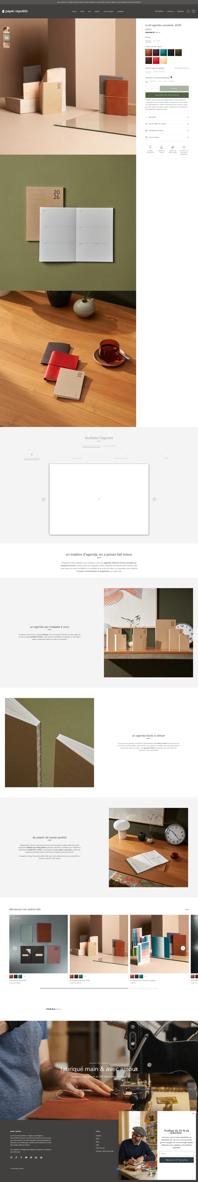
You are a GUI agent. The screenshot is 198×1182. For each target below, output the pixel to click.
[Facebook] (21, 1157)
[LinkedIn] (36, 1157)
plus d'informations (182, 68)
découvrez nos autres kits (25, 909)
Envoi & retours (153, 137)
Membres (180, 11)
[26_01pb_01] (6, 30)
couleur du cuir (153, 47)
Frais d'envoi (100, 1148)
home (74, 11)
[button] (193, 11)
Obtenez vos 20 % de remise (177, 1160)
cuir (89, 11)
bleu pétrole (20, 976)
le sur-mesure (108, 11)
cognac (11, 976)
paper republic (19, 1169)
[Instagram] (11, 1157)
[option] (6, 30)
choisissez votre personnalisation (157, 78)
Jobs (97, 1145)
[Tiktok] (16, 1157)
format (147, 37)
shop (82, 11)
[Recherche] (188, 11)
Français (170, 11)
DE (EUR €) (159, 11)
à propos (120, 11)
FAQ (97, 1139)
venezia (16, 976)
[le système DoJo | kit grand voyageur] (159, 944)
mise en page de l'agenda (167, 68)
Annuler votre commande (105, 1151)
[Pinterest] (31, 1157)
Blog (97, 1142)
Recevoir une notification (167, 95)
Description (152, 117)
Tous (187, 909)
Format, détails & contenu (157, 124)
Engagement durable (155, 130)
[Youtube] (26, 1157)
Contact (98, 1136)
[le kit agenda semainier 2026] (99, 944)
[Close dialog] (193, 1113)
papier (97, 11)
